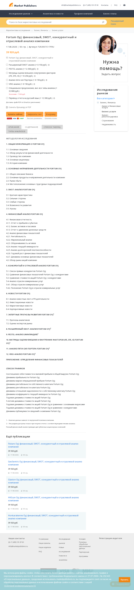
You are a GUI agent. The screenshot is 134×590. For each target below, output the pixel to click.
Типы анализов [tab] (16, 131)
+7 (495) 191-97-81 (92, 5)
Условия (82, 539)
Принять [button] (125, 580)
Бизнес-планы (109, 13)
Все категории (105, 98)
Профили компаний (83, 13)
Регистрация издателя (110, 538)
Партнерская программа (84, 554)
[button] (116, 580)
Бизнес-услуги (109, 111)
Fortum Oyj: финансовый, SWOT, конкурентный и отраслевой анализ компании (31, 59)
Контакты (104, 5)
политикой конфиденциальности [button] (20, 586)
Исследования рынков (64, 541)
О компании (43, 539)
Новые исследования (64, 549)
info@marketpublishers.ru (71, 5)
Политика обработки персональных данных (85, 545)
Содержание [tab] (31, 127)
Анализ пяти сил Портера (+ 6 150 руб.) (27, 80)
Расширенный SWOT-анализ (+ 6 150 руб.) (28, 65)
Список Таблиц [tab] (52, 127)
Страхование (108, 120)
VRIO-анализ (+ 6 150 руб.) (21, 84)
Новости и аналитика (63, 558)
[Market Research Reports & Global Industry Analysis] (23, 5)
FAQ (115, 5)
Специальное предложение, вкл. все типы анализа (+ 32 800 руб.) (33, 91)
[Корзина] (124, 5)
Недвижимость (109, 124)
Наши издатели (45, 547)
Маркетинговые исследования (18, 30)
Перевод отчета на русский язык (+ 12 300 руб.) (31, 98)
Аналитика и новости (53, 13)
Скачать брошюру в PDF (20, 107)
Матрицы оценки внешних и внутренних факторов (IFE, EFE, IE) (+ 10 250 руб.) (32, 74)
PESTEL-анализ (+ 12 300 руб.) (22, 69)
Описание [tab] (13, 127)
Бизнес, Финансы (108, 102)
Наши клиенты (44, 543)
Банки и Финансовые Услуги (111, 107)
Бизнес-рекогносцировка (110, 116)
